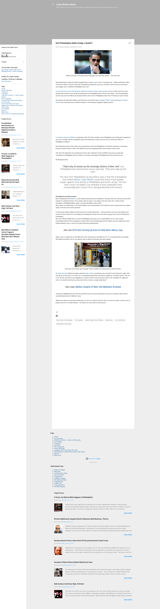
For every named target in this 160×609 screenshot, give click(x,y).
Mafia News (109, 320)
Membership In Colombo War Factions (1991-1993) (69, 452)
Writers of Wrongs (59, 470)
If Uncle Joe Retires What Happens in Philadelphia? (73, 497)
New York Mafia (120, 320)
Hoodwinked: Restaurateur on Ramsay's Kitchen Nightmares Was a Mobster (8, 127)
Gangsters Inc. (58, 476)
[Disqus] (93, 351)
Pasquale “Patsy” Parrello (107, 100)
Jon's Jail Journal (59, 475)
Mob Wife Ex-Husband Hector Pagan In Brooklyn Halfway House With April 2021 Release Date (10, 234)
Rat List (56, 453)
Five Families (79, 320)
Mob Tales (57, 471)
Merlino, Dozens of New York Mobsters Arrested (98, 287)
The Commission (59, 447)
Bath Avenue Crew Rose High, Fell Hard (69, 584)
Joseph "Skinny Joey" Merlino (94, 320)
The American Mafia (60, 480)
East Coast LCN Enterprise (64, 320)
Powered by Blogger (94, 458)
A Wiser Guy (58, 483)
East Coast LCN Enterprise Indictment (12, 113)
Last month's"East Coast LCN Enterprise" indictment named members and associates (82, 91)
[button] (129, 43)
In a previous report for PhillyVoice (66, 137)
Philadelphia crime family (63, 324)
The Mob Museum (59, 486)
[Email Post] (57, 316)
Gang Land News (59, 485)
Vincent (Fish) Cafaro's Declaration (11, 100)
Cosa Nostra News (66, 4)
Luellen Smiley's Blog (60, 473)
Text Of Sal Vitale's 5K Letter (10, 103)
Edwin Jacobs (89, 273)
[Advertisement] (93, 25)
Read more (128, 513)
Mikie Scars (57, 455)
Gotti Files (57, 445)
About (56, 437)
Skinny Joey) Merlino (84, 179)
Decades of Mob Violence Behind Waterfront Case (73, 562)
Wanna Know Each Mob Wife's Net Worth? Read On (10, 182)
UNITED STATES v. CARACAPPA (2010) (67, 440)
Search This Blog (59, 448)
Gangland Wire (58, 481)
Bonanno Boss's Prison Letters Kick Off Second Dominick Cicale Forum (81, 541)
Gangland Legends (59, 478)
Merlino (73, 199)
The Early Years (6, 81)
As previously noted (62, 273)
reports (96, 82)
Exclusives (57, 443)
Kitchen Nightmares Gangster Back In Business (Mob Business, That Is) (81, 519)
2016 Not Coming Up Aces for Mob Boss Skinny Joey (97, 230)
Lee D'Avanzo (58, 438)
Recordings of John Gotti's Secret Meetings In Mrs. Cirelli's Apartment (12, 70)
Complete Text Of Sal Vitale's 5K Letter (66, 450)
